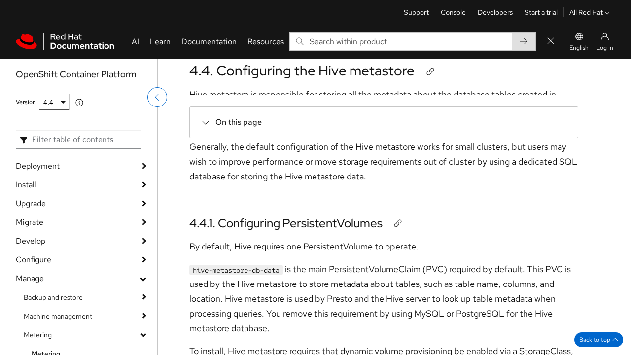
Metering (38, 334)
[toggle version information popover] (79, 102)
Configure (33, 259)
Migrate (29, 222)
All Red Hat (586, 12)
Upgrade (31, 203)
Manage (30, 278)
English (579, 48)
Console (453, 12)
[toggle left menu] (157, 97)
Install (26, 184)
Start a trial (541, 12)
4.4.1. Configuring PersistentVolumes (286, 223)
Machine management (58, 316)
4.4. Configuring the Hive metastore (302, 70)
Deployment (38, 166)
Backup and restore (53, 297)
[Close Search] (551, 41)
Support (416, 12)
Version (26, 102)
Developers (495, 12)
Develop (30, 241)
